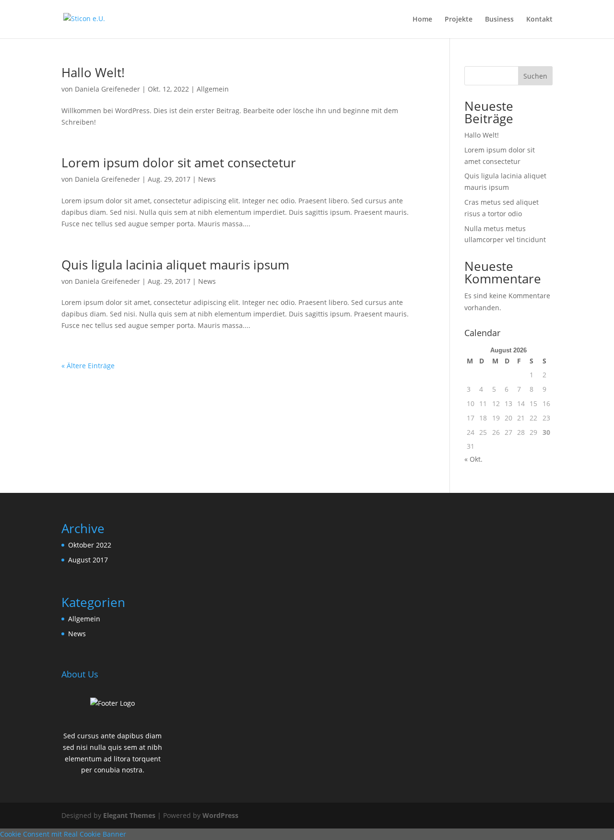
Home (422, 19)
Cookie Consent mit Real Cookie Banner (63, 834)
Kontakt (539, 19)
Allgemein (213, 88)
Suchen (535, 76)
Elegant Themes (129, 815)
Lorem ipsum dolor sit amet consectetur (178, 162)
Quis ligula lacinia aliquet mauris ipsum (175, 264)
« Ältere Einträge (88, 365)
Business (499, 19)
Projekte (458, 19)
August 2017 (88, 559)
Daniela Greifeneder (107, 88)
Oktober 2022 (89, 544)
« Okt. (473, 459)
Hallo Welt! (93, 72)
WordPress (220, 815)
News (207, 179)
